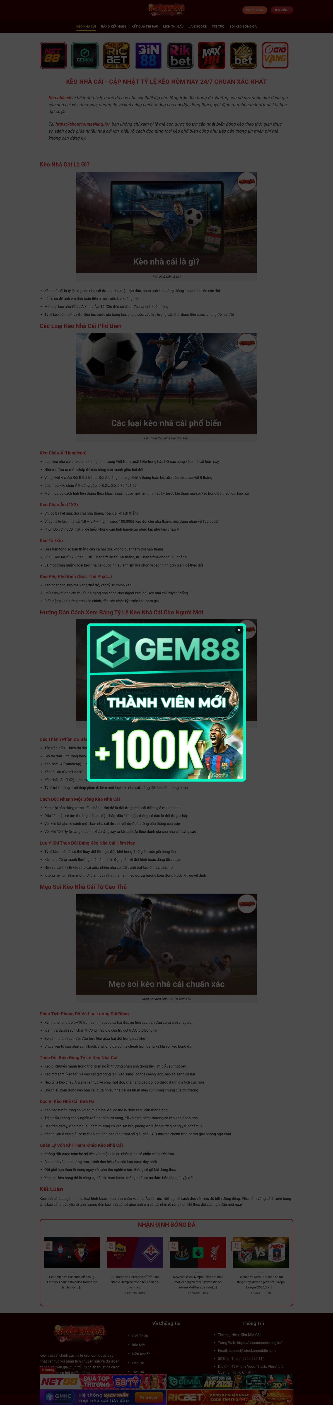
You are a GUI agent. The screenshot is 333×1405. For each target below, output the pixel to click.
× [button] (239, 630)
